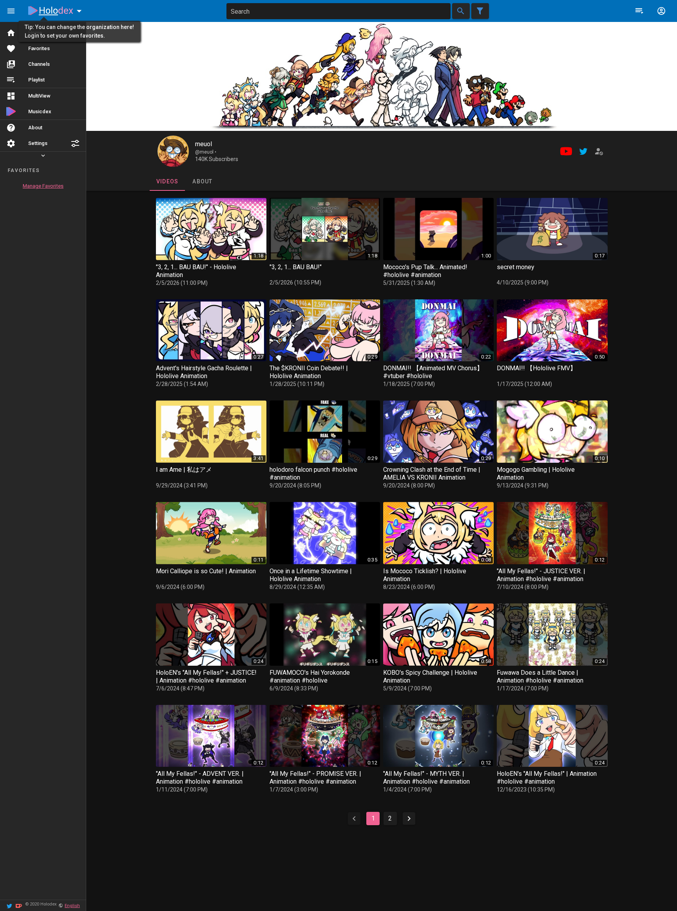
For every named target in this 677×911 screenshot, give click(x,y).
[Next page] (409, 818)
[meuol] (173, 151)
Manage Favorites (43, 186)
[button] (75, 143)
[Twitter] (9, 905)
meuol (203, 144)
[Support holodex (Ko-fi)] (19, 905)
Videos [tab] (167, 181)
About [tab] (202, 181)
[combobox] (338, 11)
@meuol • (205, 152)
